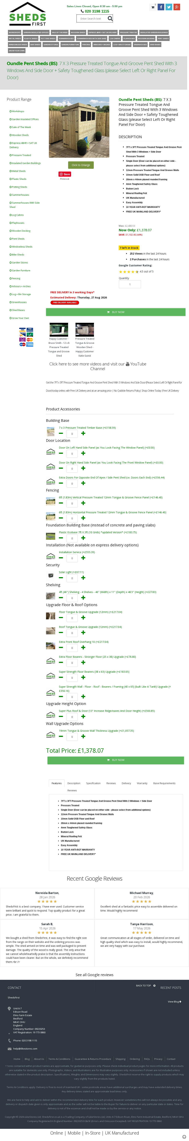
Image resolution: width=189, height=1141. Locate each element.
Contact (171, 1059)
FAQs (147, 1059)
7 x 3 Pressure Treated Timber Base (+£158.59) (87, 427)
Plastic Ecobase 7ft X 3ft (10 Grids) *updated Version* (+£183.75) (98, 532)
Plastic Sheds (18, 179)
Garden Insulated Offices (25, 119)
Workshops (17, 111)
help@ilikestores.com (25, 1048)
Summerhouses (20, 194)
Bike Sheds (17, 254)
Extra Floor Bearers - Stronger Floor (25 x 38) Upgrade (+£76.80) (97, 656)
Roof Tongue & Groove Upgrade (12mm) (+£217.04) (90, 627)
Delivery (126, 783)
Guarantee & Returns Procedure (93, 1059)
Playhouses (17, 222)
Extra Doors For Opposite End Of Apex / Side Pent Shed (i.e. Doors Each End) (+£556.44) (112, 477)
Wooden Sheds (20, 135)
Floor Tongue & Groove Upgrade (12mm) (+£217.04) (90, 612)
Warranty (142, 783)
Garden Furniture (20, 270)
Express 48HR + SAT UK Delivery (23, 145)
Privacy (158, 1059)
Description (74, 783)
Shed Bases (18, 310)
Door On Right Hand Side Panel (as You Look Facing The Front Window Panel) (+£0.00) (111, 462)
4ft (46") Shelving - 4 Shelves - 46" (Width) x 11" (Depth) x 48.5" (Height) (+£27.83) (107, 592)
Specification (93, 783)
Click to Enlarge (81, 165)
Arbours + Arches (20, 286)
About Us (39, 1059)
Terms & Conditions (59, 1059)
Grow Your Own (20, 318)
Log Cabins (17, 215)
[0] (153, 14)
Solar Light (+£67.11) (71, 572)
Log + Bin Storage (21, 294)
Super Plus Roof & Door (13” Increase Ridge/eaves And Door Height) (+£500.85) (107, 711)
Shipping (120, 1059)
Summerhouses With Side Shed (25, 205)
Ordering (135, 1059)
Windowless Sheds (21, 246)
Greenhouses (19, 302)
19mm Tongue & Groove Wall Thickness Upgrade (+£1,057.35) (96, 730)
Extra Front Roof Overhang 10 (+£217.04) (84, 642)
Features (57, 783)
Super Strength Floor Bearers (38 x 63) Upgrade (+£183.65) (94, 671)
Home (17, 1059)
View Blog (173, 1001)
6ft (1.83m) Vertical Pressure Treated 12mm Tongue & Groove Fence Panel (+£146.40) (111, 497)
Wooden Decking (20, 230)
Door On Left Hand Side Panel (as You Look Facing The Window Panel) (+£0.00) (107, 447)
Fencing (15, 278)
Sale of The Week (21, 127)
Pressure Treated (21, 155)
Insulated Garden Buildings (26, 163)
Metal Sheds (18, 171)
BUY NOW (117, 312)
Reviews (111, 783)
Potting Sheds (19, 187)
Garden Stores (19, 262)
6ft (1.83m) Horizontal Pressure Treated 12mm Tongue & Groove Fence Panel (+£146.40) (112, 512)
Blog (27, 1059)
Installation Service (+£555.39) (77, 552)
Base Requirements (164, 783)
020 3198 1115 (97, 11)
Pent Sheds (17, 238)
